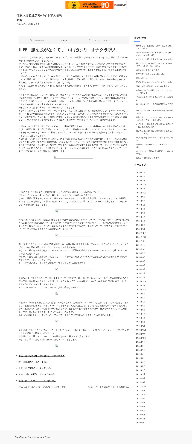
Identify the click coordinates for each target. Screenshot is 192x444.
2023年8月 (140, 297)
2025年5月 (140, 213)
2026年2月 (140, 176)
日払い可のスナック (144, 78)
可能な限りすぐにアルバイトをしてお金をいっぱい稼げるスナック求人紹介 (154, 118)
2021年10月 (141, 386)
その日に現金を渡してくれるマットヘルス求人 (154, 98)
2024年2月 (140, 273)
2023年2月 (140, 322)
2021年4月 (140, 410)
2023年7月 (140, 302)
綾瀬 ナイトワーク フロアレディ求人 (37, 380)
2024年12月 (141, 233)
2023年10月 (141, 289)
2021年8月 (140, 394)
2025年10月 (141, 193)
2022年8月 (140, 346)
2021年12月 (141, 378)
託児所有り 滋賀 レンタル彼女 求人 (150, 74)
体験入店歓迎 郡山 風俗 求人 (147, 70)
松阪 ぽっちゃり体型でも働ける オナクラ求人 (42, 355)
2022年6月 (140, 354)
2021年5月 (140, 406)
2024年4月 (141, 265)
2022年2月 (140, 370)
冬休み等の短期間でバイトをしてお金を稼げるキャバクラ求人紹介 (154, 53)
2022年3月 (140, 366)
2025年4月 (140, 217)
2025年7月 (140, 205)
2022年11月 (141, 334)
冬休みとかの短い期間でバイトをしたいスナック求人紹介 (154, 91)
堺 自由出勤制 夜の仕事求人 (33, 362)
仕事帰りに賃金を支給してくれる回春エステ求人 (154, 145)
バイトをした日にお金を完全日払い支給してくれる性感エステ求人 (154, 125)
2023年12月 (141, 281)
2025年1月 (140, 229)
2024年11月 (141, 237)
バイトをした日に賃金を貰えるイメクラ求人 (154, 59)
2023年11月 (141, 285)
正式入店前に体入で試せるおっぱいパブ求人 (154, 82)
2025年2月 (140, 225)
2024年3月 (140, 269)
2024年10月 (141, 241)
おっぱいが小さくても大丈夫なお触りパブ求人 (154, 105)
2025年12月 (141, 184)
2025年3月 (140, 221)
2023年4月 (140, 314)
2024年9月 (140, 245)
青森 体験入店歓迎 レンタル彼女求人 (152, 86)
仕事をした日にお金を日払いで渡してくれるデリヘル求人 (154, 47)
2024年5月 (140, 261)
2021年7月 (140, 398)
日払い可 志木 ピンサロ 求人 (147, 158)
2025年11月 (141, 188)
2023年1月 (140, 326)
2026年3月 (140, 172)
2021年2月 (140, 419)
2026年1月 (140, 180)
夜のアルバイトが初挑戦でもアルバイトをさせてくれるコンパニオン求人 (154, 64)
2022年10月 (141, 338)
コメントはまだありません (101, 40)
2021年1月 (140, 423)
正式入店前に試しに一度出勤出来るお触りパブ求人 (154, 112)
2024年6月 (140, 257)
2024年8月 (141, 249)
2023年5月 (140, 310)
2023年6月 (140, 306)
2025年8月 (140, 201)
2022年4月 (140, 362)
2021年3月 (140, 415)
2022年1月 (140, 374)
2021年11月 (141, 382)
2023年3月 (140, 318)
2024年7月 (140, 253)
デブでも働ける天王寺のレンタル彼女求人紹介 (154, 139)
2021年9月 (140, 390)
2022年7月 (140, 350)
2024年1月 (140, 277)
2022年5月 (140, 358)
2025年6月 (140, 209)
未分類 (65, 40)
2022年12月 (141, 330)
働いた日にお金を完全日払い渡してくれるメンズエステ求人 (154, 132)
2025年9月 (140, 197)
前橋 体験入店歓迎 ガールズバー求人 (37, 374)
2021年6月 (140, 402)
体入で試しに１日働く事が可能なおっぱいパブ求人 (154, 152)
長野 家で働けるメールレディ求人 (35, 368)
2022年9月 (140, 342)
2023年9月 (140, 293)
